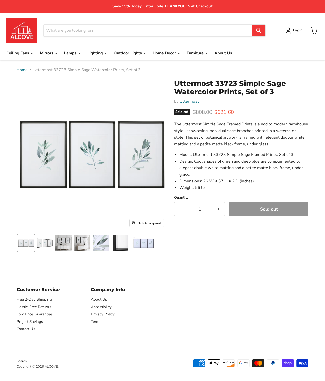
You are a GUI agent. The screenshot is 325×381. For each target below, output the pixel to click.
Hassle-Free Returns (34, 306)
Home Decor (165, 53)
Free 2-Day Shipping (34, 299)
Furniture (196, 53)
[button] (26, 243)
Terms (96, 321)
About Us (223, 53)
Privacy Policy (103, 314)
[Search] (258, 30)
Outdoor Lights (128, 53)
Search (22, 361)
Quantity (181, 198)
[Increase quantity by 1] (218, 209)
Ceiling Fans (18, 53)
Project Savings (30, 321)
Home (22, 70)
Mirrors (47, 53)
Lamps (71, 53)
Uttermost (189, 101)
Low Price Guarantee (34, 314)
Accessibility (101, 306)
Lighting (95, 53)
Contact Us (26, 328)
